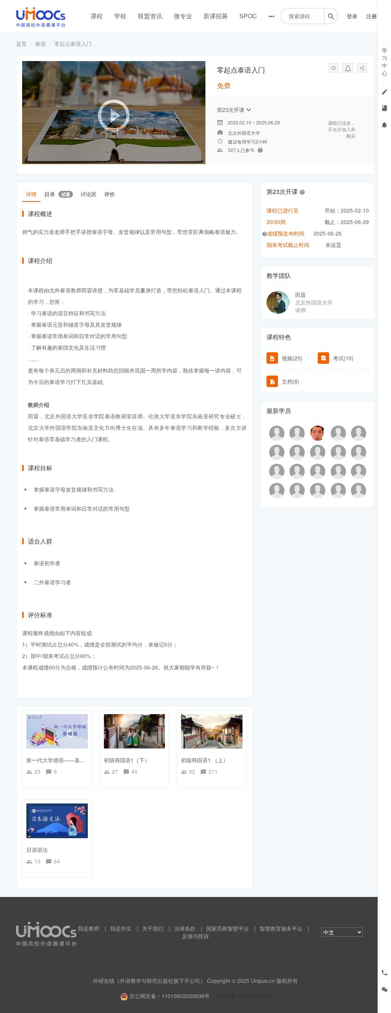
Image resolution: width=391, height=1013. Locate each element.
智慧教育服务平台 (281, 928)
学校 (120, 15)
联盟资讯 (150, 15)
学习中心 (384, 61)
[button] (302, 192)
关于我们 (152, 928)
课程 (96, 15)
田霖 (300, 294)
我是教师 (88, 928)
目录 (57, 194)
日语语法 (37, 849)
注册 (371, 16)
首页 (21, 43)
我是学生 (120, 928)
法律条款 (185, 928)
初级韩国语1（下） (127, 760)
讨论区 (89, 194)
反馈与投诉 (195, 936)
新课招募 (216, 15)
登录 (352, 16)
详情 (31, 194)
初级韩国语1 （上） (204, 760)
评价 (109, 194)
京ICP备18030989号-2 (244, 996)
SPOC (248, 15)
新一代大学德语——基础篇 (58, 760)
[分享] (362, 68)
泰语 (40, 43)
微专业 (183, 15)
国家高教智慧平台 (227, 928)
